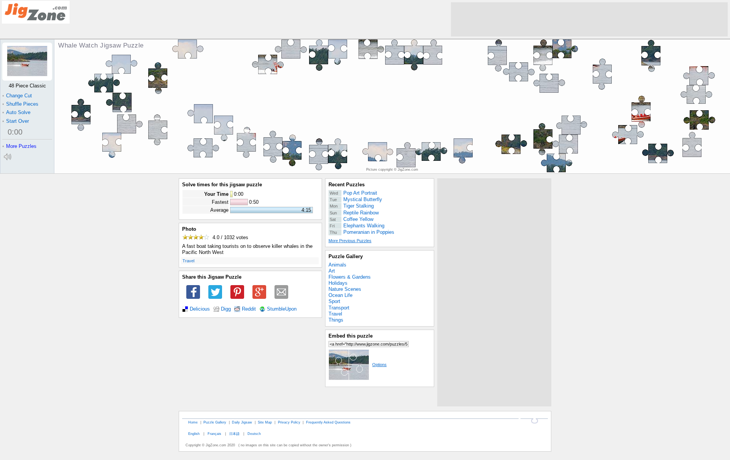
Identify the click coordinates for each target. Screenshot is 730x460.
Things (335, 320)
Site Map (265, 422)
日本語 (234, 433)
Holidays (338, 283)
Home (193, 422)
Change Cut (17, 95)
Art (331, 271)
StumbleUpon (282, 309)
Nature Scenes (344, 289)
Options (379, 364)
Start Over (15, 121)
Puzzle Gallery (345, 256)
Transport (338, 308)
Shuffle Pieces (20, 104)
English (194, 433)
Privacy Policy (289, 422)
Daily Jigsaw (242, 422)
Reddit (249, 309)
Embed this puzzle (350, 336)
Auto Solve (16, 112)
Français (214, 433)
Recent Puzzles (346, 184)
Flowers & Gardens (349, 277)
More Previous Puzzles (349, 240)
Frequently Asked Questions (328, 422)
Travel (188, 261)
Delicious (200, 309)
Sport (334, 301)
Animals (337, 265)
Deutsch (254, 433)
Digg (226, 309)
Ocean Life (340, 295)
